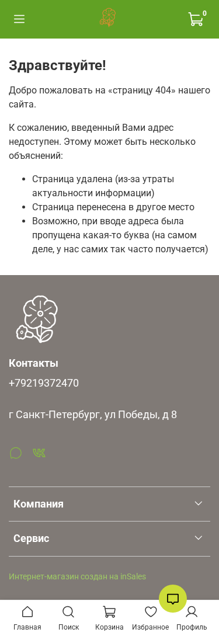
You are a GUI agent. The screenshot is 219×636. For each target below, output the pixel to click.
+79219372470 (44, 383)
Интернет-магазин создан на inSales (77, 577)
